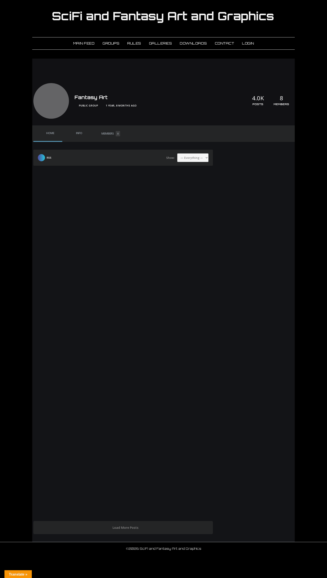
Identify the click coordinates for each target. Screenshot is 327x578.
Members (110, 133)
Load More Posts (125, 527)
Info (79, 133)
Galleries (160, 43)
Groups (111, 43)
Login (248, 43)
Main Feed (84, 43)
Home (50, 133)
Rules (134, 43)
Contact (224, 43)
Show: (170, 157)
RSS (49, 157)
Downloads (193, 43)
